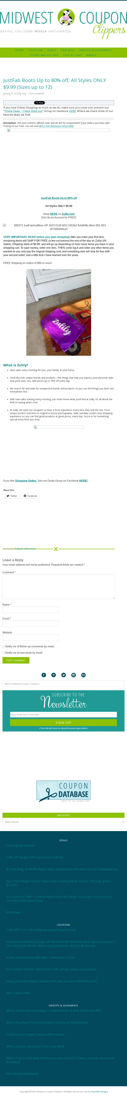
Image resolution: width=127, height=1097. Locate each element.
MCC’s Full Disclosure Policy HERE (56, 126)
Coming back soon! (20, 845)
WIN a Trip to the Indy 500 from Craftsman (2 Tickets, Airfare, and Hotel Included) (60, 1060)
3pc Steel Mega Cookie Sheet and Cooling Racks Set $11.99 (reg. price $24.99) (58, 883)
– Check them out (31, 111)
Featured (19, 549)
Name (6, 604)
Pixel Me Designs (99, 1091)
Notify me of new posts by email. (24, 652)
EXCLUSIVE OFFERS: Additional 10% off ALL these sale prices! (51, 969)
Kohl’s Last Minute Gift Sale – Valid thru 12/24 (40, 957)
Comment (9, 572)
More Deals (13, 912)
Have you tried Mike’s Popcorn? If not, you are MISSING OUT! (51, 981)
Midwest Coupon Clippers (63, 24)
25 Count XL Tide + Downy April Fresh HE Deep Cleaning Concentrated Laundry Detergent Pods (59, 899)
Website (7, 632)
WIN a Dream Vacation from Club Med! (35, 1046)
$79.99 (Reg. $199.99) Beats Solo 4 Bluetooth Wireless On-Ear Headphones (62, 869)
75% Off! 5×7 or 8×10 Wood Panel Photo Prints (41, 930)
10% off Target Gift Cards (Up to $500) (34, 857)
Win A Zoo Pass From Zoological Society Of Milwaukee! (47, 1022)
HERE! (83, 480)
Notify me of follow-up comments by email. (30, 646)
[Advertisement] (63, 2)
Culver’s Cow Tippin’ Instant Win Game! (35, 1034)
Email (6, 618)
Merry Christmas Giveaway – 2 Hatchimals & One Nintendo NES (53, 1010)
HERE (72, 111)
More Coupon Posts (18, 993)
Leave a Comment (37, 93)
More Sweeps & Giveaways (22, 1073)
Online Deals (12, 111)
